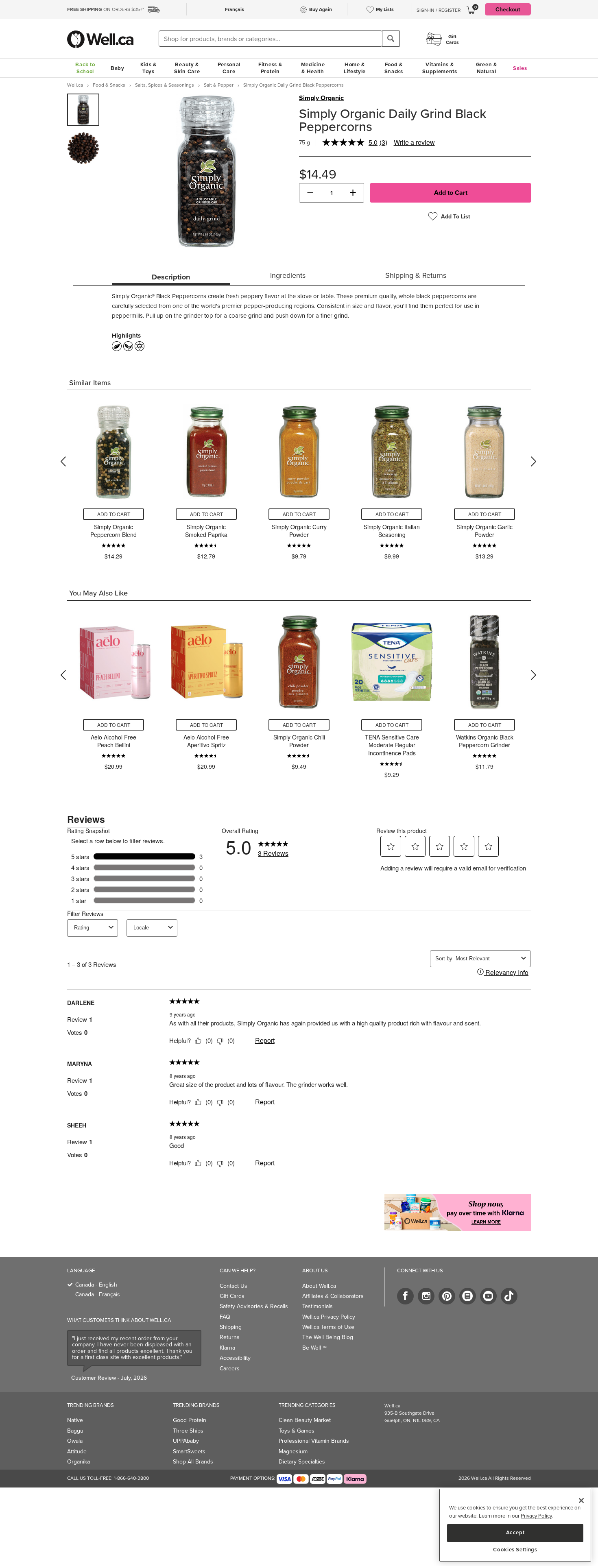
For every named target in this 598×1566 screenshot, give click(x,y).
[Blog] (467, 1296)
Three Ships (188, 1430)
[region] (515, 1525)
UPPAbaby (186, 1441)
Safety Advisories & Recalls (254, 1306)
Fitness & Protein (270, 68)
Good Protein (189, 1420)
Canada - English (96, 1284)
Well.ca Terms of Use (328, 1327)
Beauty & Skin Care (187, 68)
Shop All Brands (193, 1461)
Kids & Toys (148, 68)
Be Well (314, 1348)
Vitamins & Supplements (439, 68)
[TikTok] (509, 1296)
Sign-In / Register (439, 10)
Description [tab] (171, 277)
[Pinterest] (447, 1296)
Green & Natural (486, 68)
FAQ (225, 1317)
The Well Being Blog (327, 1337)
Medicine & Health (313, 68)
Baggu (75, 1430)
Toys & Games (296, 1430)
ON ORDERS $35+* (105, 9)
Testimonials (317, 1306)
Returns (230, 1337)
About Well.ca (319, 1286)
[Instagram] (426, 1296)
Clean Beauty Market (305, 1420)
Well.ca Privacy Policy (328, 1317)
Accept (515, 1532)
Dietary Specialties (302, 1461)
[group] (83, 110)
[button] (310, 192)
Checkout (507, 9)
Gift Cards (232, 1296)
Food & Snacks (393, 68)
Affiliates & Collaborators (333, 1296)
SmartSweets (189, 1451)
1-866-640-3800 (131, 1477)
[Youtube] (488, 1296)
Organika (78, 1461)
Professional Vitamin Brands (314, 1441)
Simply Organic (321, 98)
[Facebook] (405, 1296)
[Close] (581, 1500)
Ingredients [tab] (288, 275)
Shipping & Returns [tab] (415, 275)
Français (234, 9)
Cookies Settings (515, 1549)
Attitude (77, 1451)
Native (75, 1420)
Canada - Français (97, 1294)
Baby (117, 68)
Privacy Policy (536, 1515)
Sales (520, 68)
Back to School (85, 68)
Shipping (231, 1327)
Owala (75, 1441)
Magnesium (293, 1451)
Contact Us (233, 1286)
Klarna (227, 1348)
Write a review (414, 142)
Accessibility (235, 1358)
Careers (230, 1368)
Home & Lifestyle (355, 68)
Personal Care (229, 68)
